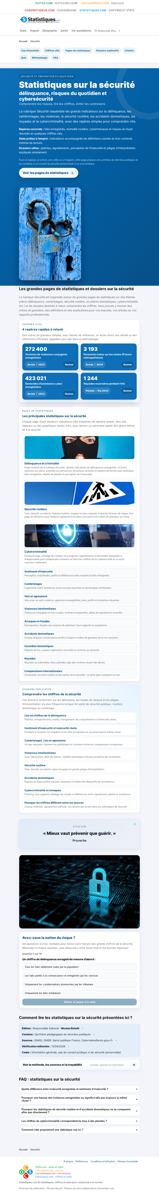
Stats (23, 30)
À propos (68, 1161)
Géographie (49, 30)
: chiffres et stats (107, 10)
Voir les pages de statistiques (48, 173)
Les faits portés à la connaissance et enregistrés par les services (61, 975)
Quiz (23, 57)
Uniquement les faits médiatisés (43, 993)
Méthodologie (40, 57)
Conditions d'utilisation (103, 1161)
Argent (34, 30)
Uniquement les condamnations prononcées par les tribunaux (59, 984)
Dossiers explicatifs (107, 50)
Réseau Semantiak (128, 1161)
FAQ (55, 57)
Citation (129, 50)
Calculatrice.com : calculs (49, 1170)
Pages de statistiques (77, 50)
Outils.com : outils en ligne (49, 1167)
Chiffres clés (52, 50)
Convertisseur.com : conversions (52, 1173)
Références (82, 1161)
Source (69, 364)
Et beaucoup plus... (106, 30)
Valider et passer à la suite (79, 1002)
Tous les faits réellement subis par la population (51, 966)
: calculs (102, 3)
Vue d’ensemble (30, 50)
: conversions (50, 10)
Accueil (23, 41)
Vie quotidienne (81, 30)
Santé (64, 30)
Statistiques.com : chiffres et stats (53, 1176)
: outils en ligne (56, 3)
